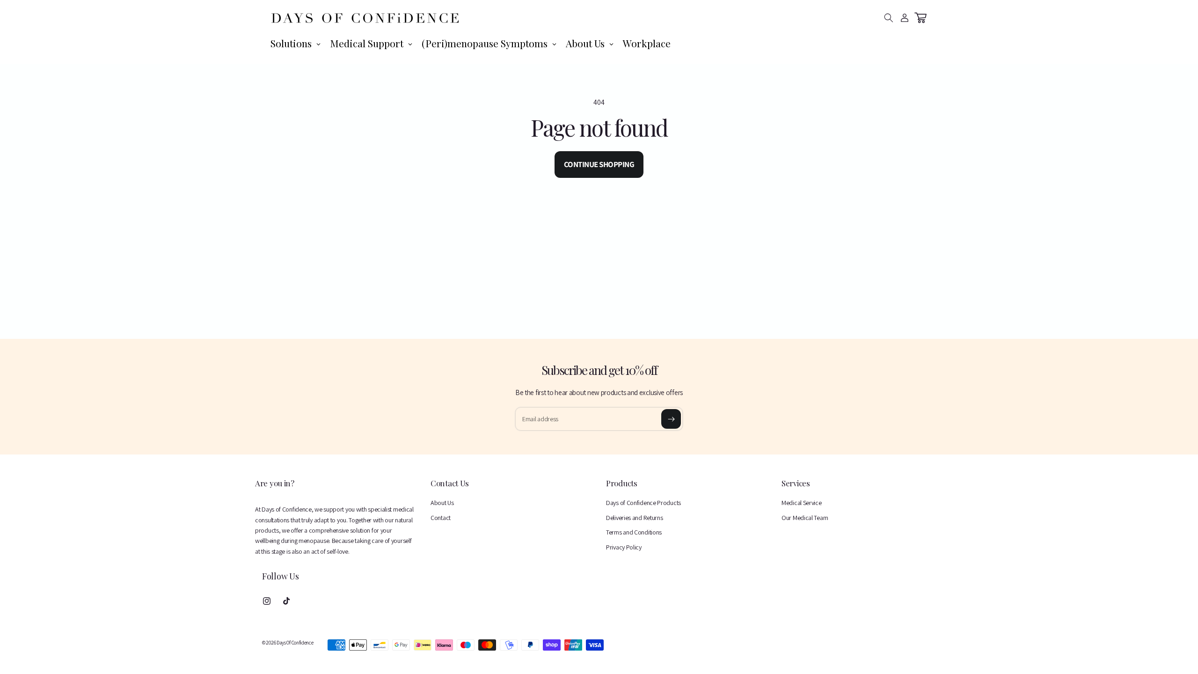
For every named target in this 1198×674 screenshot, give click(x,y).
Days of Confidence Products (643, 502)
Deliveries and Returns (634, 517)
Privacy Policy (624, 547)
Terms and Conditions (634, 532)
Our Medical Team (805, 517)
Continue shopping (599, 164)
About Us (442, 502)
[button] (889, 17)
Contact (441, 517)
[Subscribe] (671, 419)
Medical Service (802, 502)
